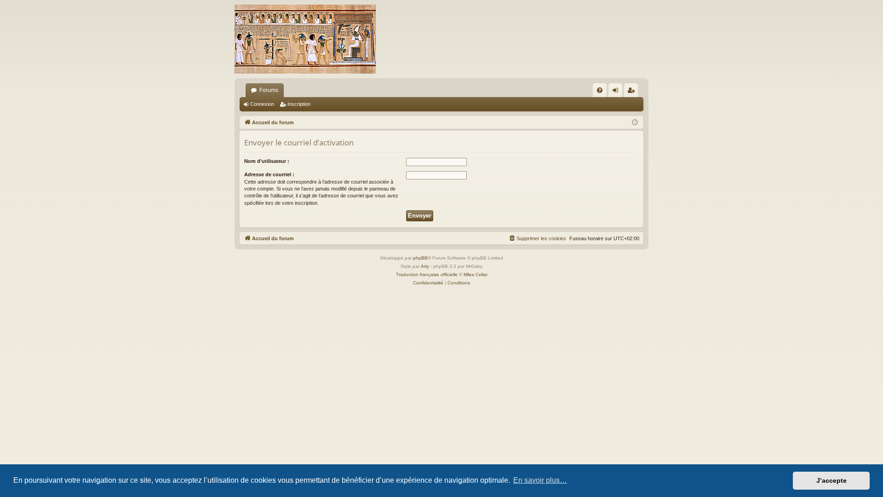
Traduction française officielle (427, 274)
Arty (425, 266)
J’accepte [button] (831, 480)
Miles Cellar (475, 274)
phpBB (420, 257)
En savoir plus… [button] (540, 480)
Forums (268, 90)
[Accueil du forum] (305, 39)
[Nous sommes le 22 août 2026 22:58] (635, 122)
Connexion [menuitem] (617, 92)
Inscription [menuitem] (633, 92)
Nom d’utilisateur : (266, 161)
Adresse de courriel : (269, 174)
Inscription (298, 104)
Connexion (262, 104)
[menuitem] (600, 90)
